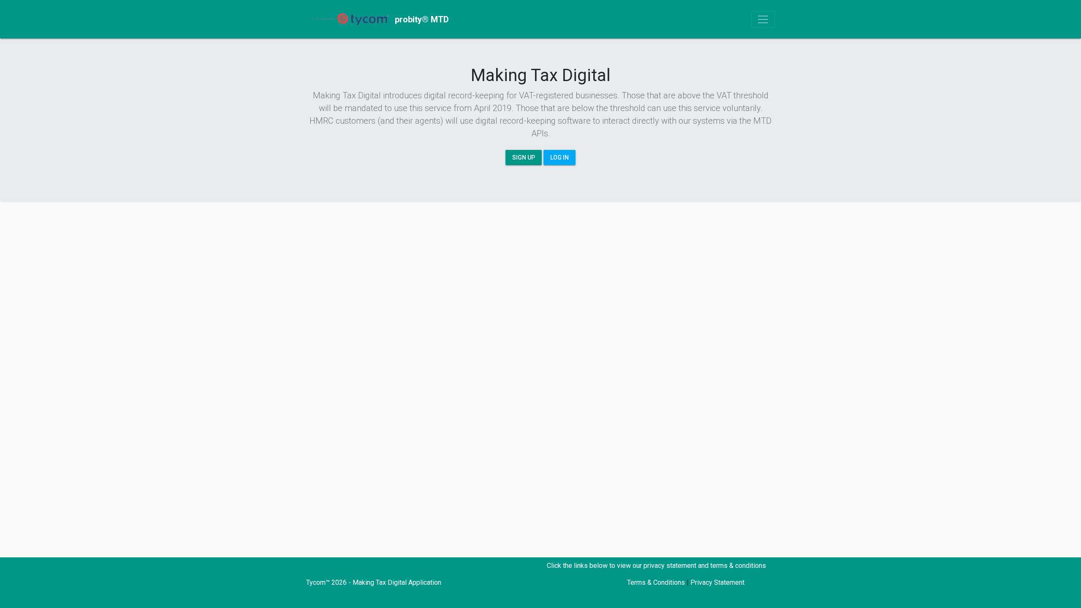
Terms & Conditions (656, 582)
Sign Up (523, 157)
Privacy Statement (717, 582)
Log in (559, 157)
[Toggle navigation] (763, 19)
